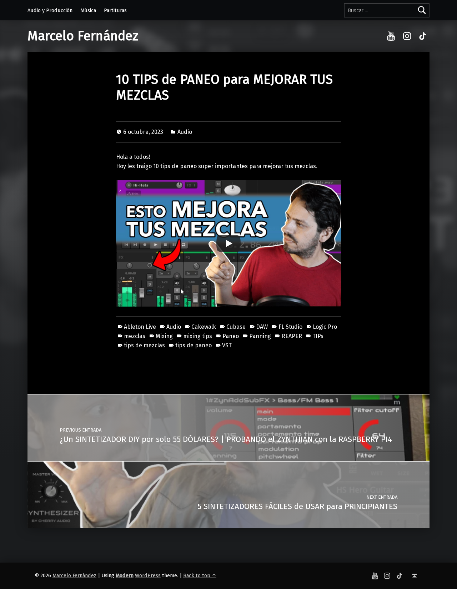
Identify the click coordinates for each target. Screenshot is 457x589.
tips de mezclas (144, 345)
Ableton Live (140, 326)
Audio (184, 132)
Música (88, 10)
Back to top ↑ (199, 575)
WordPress (148, 575)
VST (227, 345)
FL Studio (290, 326)
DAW (262, 326)
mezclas (134, 336)
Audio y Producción (49, 10)
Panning (260, 336)
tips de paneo (193, 345)
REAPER (292, 336)
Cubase (236, 326)
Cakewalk (203, 326)
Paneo (230, 336)
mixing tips (197, 336)
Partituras (115, 10)
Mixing (164, 336)
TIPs (317, 336)
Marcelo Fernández (82, 36)
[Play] (228, 243)
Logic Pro (325, 326)
